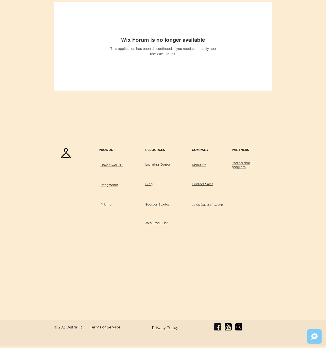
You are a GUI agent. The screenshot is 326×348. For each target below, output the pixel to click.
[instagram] (238, 326)
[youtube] (228, 326)
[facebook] (217, 326)
